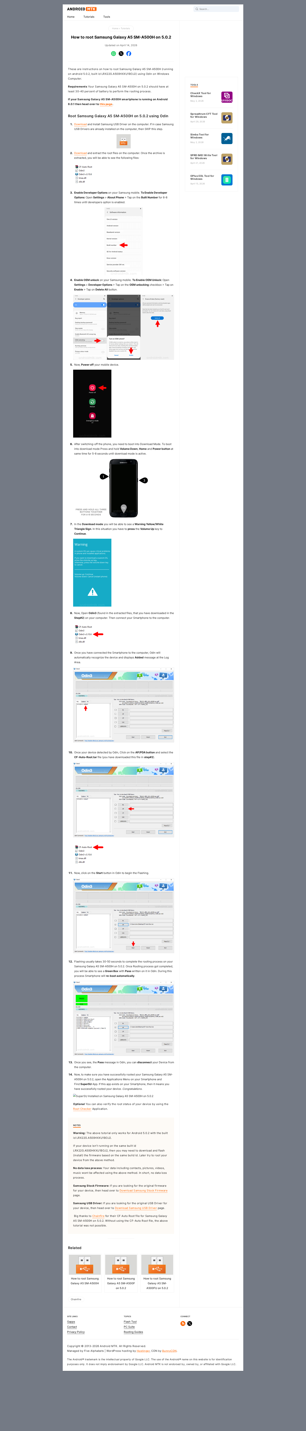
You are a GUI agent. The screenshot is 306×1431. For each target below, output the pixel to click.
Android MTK (82, 9)
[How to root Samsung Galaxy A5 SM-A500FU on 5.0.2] (157, 1265)
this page (106, 104)
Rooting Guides (133, 1332)
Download (80, 124)
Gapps (71, 1321)
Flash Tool (130, 1321)
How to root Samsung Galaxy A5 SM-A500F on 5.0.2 (121, 1283)
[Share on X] (121, 55)
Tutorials (88, 16)
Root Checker (82, 1108)
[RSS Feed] (182, 1325)
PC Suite (129, 1326)
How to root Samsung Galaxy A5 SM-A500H (85, 1281)
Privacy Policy (76, 1332)
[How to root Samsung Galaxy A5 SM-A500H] (85, 1265)
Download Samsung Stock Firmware (144, 1190)
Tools (106, 16)
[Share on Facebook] (128, 55)
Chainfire (98, 1216)
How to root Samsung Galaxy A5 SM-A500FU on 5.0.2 (157, 1283)
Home (71, 16)
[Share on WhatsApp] (113, 55)
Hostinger (143, 1351)
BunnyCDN (169, 1351)
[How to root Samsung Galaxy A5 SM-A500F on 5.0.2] (121, 1265)
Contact (72, 1326)
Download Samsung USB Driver (136, 1208)
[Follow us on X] (189, 1325)
